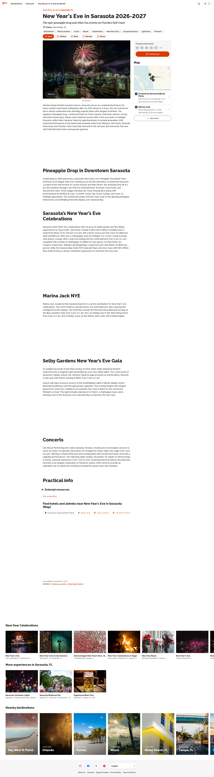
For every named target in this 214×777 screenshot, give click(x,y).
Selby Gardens (103, 513)
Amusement (49, 31)
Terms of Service (129, 772)
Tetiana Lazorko (58, 584)
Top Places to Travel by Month (51, 4)
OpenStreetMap (158, 89)
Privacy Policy (115, 772)
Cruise (76, 31)
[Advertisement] (86, 148)
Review (89, 36)
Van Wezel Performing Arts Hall (128, 513)
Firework (157, 31)
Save (50, 36)
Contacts (90, 772)
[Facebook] (88, 766)
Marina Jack (85, 513)
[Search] (199, 3)
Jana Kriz (87, 101)
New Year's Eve (113, 31)
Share (102, 36)
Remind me (154, 54)
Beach (85, 31)
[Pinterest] (104, 766)
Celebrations (97, 31)
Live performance (130, 31)
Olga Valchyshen (75, 584)
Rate (76, 36)
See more (154, 118)
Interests (30, 4)
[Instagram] (80, 766)
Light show (146, 31)
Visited (63, 36)
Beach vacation (64, 31)
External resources (57, 489)
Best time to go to (58, 10)
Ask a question (50, 496)
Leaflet (149, 89)
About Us (81, 772)
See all (51, 94)
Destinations (16, 4)
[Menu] (207, 3)
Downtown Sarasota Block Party (60, 513)
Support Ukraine (102, 772)
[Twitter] (96, 766)
